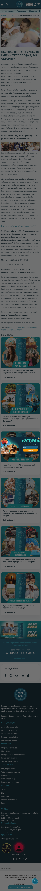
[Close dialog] (38, 438)
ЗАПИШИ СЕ (30, 450)
